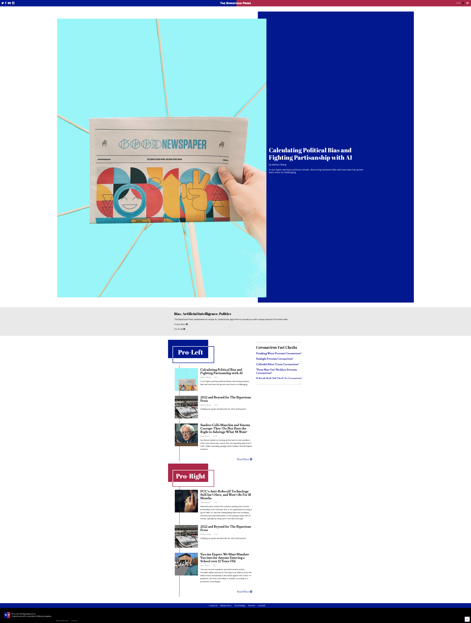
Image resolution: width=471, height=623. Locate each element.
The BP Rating (239, 605)
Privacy (74, 620)
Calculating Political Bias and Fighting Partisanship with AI (221, 371)
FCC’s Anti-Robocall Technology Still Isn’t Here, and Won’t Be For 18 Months (225, 494)
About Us (251, 605)
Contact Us (213, 605)
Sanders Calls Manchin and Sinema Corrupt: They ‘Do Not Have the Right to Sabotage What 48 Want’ (225, 428)
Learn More (180, 324)
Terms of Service (62, 620)
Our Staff (261, 605)
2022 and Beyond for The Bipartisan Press (225, 399)
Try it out (178, 329)
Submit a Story (226, 605)
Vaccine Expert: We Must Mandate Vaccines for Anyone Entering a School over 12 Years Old (224, 557)
